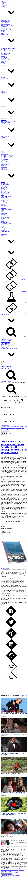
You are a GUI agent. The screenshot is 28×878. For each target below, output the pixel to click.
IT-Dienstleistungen (5, 212)
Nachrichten (3, 2)
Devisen (24, 313)
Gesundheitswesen (5, 199)
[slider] (3, 437)
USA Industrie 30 (5, 54)
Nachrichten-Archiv (8, 871)
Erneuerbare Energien (5, 193)
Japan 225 (3, 63)
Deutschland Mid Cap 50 (6, 52)
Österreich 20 (4, 62)
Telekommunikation (5, 232)
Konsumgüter (4, 213)
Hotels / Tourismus (5, 206)
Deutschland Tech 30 (5, 53)
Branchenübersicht (5, 78)
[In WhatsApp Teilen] (11, 660)
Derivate (24, 291)
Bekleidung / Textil (5, 186)
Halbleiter (3, 201)
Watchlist (24, 336)
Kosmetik (3, 214)
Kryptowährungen (5, 314)
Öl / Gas (2, 226)
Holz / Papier (4, 205)
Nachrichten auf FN (5, 5)
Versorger (3, 235)
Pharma (2, 227)
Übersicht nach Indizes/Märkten (8, 48)
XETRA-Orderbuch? (5, 139)
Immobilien (3, 208)
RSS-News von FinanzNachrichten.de (9, 876)
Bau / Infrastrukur (5, 184)
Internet (2, 210)
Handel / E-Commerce (6, 202)
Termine (2, 33)
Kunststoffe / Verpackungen (7, 215)
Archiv (2, 93)
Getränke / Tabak (4, 200)
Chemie (2, 188)
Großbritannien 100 (5, 59)
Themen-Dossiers (5, 34)
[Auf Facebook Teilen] (11, 616)
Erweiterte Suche (4, 106)
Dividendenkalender (5, 122)
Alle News (3, 6)
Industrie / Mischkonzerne (6, 209)
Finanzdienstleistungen (6, 196)
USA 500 (3, 56)
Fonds (23, 268)
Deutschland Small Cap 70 (7, 50)
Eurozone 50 (3, 58)
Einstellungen (4, 344)
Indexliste (3, 152)
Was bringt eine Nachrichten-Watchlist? (9, 346)
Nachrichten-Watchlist (6, 340)
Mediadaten (15, 872)
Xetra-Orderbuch (11, 868)
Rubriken (3, 18)
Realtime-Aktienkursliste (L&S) (8, 121)
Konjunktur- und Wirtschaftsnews (8, 25)
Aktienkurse (3, 118)
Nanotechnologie (4, 222)
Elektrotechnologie (5, 192)
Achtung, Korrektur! (5, 568)
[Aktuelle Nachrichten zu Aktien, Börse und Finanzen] (6, 368)
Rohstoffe (3, 228)
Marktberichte (4, 26)
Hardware (3, 204)
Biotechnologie (4, 187)
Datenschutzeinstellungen (6, 872)
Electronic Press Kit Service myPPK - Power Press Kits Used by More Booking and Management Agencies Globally (14, 447)
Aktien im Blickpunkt (5, 20)
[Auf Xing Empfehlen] (11, 638)
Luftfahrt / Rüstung (5, 218)
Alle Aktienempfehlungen (6, 29)
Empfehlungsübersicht (6, 28)
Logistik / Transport (5, 217)
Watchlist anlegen (5, 347)
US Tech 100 (4, 57)
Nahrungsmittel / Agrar (6, 223)
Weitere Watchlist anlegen (6, 339)
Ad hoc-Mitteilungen (5, 21)
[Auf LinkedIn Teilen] (11, 649)
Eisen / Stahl (3, 191)
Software (3, 230)
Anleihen (24, 279)
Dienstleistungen (4, 189)
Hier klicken (3, 604)
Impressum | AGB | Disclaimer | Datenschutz (11, 875)
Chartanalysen (4, 30)
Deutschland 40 (4, 49)
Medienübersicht (4, 92)
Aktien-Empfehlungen (15, 870)
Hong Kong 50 (4, 65)
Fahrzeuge (3, 195)
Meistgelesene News (5, 24)
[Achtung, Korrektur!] (14, 567)
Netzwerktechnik (4, 225)
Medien (2, 91)
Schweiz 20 (3, 61)
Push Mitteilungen (5, 430)
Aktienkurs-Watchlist (5, 342)
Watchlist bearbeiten (5, 343)
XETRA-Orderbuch (5, 136)
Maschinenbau (4, 219)
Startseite (3, 1)
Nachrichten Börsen (5, 870)
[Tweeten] (11, 627)
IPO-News (3, 31)
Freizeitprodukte (4, 197)
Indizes (2, 46)
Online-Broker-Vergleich (6, 124)
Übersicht (3, 137)
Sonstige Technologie (5, 231)
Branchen (3, 77)
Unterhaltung (4, 234)
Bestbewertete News (5, 22)
